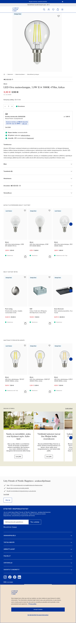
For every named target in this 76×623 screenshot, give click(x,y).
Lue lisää (6, 494)
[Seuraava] (70, 437)
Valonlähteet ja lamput (33, 74)
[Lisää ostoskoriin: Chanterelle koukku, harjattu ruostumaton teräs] (25, 323)
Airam (5, 84)
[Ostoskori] (58, 9)
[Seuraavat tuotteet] (70, 224)
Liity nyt (24, 123)
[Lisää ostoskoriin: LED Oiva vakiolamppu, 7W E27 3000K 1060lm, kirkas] (25, 392)
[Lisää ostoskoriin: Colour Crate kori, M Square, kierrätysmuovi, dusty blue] (50, 323)
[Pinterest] (14, 577)
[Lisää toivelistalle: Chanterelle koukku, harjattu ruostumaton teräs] (25, 277)
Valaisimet (10, 74)
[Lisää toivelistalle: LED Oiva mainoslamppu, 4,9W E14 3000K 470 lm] (25, 210)
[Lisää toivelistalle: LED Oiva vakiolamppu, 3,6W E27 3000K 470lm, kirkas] (49, 345)
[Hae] (44, 9)
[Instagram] (5, 577)
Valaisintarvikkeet (20, 74)
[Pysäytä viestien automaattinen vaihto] (62, 1)
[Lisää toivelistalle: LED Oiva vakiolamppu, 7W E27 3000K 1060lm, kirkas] (25, 345)
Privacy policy (32, 604)
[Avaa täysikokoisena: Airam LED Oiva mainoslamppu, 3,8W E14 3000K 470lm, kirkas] (37, 42)
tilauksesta (30, 138)
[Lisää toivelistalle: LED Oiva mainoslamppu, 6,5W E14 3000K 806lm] (49, 210)
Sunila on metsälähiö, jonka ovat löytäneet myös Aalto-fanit (18, 436)
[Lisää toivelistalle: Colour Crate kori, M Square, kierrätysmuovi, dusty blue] (49, 277)
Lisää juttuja (68, 408)
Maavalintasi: (8, 527)
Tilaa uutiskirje (34, 522)
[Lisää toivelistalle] (58, 16)
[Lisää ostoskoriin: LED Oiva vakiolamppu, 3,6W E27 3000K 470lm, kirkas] (50, 392)
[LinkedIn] (19, 577)
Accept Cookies (38, 609)
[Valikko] (62, 9)
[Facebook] (9, 577)
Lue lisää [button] (8, 127)
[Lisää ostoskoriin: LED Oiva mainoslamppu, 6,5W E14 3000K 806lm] (50, 257)
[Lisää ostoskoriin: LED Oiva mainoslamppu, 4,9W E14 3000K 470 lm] (25, 257)
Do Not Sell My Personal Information (38, 615)
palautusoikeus (25, 135)
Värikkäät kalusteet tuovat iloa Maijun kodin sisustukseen (49, 436)
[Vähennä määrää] (5, 106)
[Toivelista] (53, 9)
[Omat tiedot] (49, 9)
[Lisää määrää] (11, 106)
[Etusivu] (4, 74)
